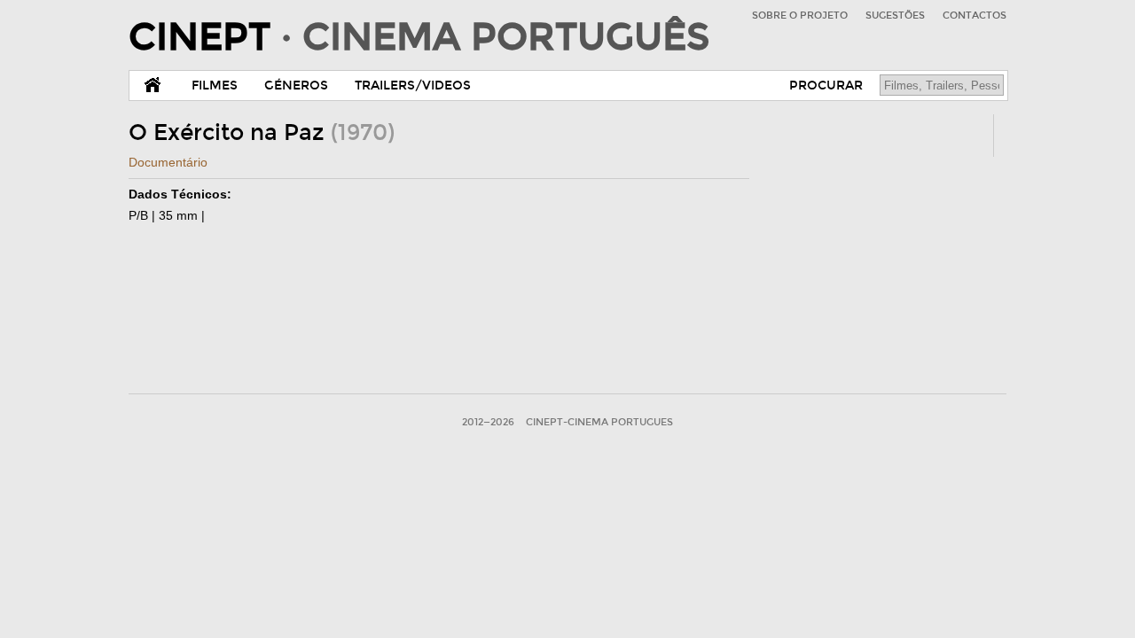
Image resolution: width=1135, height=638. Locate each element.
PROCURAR (826, 85)
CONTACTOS (974, 15)
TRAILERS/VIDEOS (413, 85)
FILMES (215, 85)
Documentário (168, 162)
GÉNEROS (296, 85)
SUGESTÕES (895, 15)
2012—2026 (488, 422)
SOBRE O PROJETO (800, 15)
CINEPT (419, 37)
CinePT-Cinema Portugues (599, 422)
